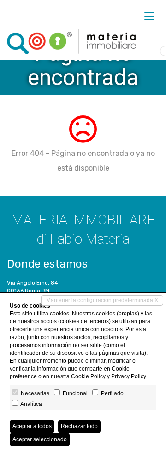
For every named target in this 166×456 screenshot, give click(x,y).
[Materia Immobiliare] (71, 41)
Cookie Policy (88, 376)
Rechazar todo (79, 426)
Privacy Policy (128, 376)
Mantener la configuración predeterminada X (102, 300)
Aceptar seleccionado (39, 439)
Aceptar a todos (32, 426)
